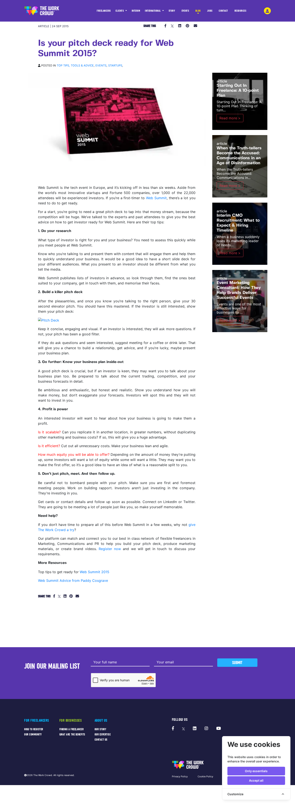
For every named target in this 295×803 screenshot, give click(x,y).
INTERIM (136, 10)
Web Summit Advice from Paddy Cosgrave (73, 580)
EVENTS (185, 10)
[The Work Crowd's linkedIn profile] (195, 728)
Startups (115, 65)
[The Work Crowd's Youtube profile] (218, 728)
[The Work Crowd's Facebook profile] (173, 728)
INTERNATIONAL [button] (153, 10)
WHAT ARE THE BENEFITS (72, 734)
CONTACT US (101, 739)
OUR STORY (100, 729)
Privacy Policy (180, 776)
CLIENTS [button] (120, 10)
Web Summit (156, 198)
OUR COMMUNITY (33, 734)
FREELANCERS (104, 10)
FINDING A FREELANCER (71, 729)
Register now (110, 549)
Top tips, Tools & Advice (75, 65)
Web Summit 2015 (94, 572)
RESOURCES (240, 10)
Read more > (230, 118)
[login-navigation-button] (267, 10)
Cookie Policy (205, 776)
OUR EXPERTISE (103, 734)
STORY (172, 10)
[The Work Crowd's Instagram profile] (206, 728)
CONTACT (223, 10)
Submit (237, 662)
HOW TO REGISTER (33, 729)
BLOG (198, 10)
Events (100, 65)
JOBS (209, 10)
